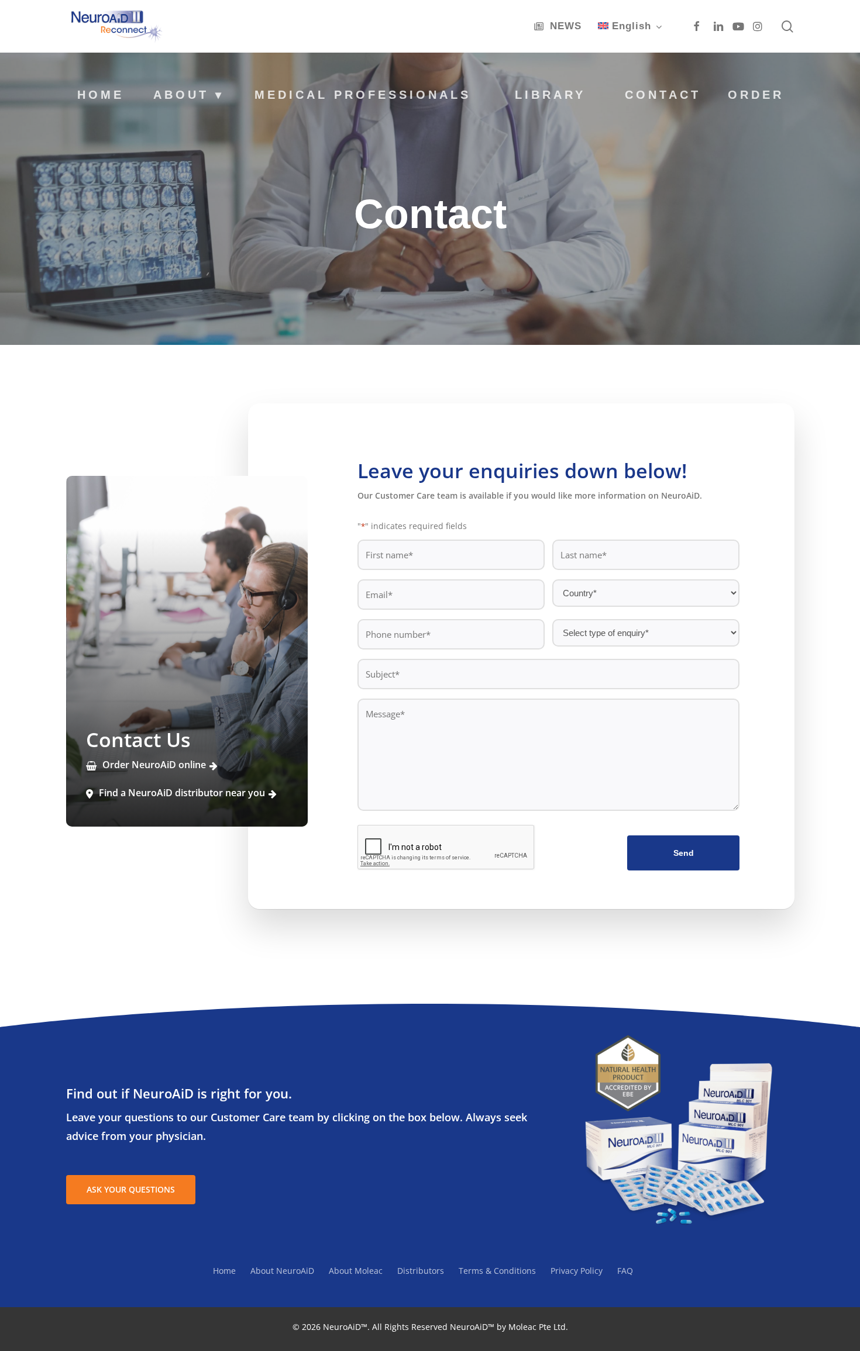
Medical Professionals (362, 94)
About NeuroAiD (282, 1270)
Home (224, 1270)
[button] (130, 1189)
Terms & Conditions (497, 1270)
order (756, 94)
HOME (100, 94)
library (550, 94)
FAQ (625, 1270)
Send (683, 853)
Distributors (420, 1270)
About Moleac (356, 1270)
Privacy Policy (577, 1270)
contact (663, 94)
